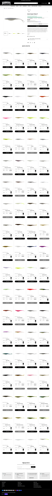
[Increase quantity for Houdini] (11, 256)
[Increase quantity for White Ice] (23, 449)
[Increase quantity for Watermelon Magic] (35, 406)
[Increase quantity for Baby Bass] (11, 84)
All (6, 8)
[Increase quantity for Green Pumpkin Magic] (35, 234)
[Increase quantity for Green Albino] (47, 213)
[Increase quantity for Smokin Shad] (47, 363)
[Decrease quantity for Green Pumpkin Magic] (35, 236)
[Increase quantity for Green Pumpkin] (23, 234)
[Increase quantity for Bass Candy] (23, 84)
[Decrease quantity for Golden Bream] (35, 214)
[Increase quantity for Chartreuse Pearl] (11, 149)
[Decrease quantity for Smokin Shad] (47, 364)
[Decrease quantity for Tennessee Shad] (47, 386)
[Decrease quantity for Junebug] (35, 257)
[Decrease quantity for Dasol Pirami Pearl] (23, 171)
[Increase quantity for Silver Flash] (11, 363)
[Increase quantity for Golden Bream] (35, 213)
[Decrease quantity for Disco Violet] (47, 171)
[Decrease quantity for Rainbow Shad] (35, 343)
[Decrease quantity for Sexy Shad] (47, 343)
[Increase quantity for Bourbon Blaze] (47, 106)
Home (4, 8)
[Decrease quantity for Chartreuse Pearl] (11, 150)
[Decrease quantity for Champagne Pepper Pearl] (23, 128)
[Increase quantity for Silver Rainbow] (23, 363)
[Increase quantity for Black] (11, 106)
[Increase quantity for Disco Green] (35, 170)
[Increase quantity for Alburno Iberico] (23, 63)
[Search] (36, 3)
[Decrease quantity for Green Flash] (11, 236)
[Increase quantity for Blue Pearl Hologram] (23, 106)
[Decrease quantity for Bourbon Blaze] (47, 107)
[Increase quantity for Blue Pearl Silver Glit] (35, 106)
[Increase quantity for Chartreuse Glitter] (35, 127)
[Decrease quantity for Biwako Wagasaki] (47, 86)
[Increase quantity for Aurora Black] (47, 63)
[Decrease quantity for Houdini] (11, 257)
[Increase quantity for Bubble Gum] (11, 127)
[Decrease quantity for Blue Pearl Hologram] (23, 107)
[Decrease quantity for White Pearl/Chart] (47, 450)
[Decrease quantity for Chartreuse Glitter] (35, 128)
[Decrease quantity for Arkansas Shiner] (35, 64)
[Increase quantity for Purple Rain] (11, 342)
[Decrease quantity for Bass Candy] (23, 86)
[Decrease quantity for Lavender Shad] (11, 278)
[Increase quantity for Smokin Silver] (11, 385)
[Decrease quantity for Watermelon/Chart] (47, 429)
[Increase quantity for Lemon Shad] (35, 277)
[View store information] (47, 39)
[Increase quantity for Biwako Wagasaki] (47, 84)
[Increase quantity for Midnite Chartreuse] (47, 299)
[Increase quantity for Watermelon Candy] (23, 406)
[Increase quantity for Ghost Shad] (35, 192)
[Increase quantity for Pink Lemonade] (23, 342)
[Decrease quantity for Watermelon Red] (11, 429)
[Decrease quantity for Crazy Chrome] (47, 150)
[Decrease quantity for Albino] (11, 64)
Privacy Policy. (33, 468)
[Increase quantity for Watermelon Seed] (35, 427)
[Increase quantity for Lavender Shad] (11, 277)
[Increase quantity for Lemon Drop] (23, 277)
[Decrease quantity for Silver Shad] (35, 364)
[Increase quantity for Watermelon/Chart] (47, 427)
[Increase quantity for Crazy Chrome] (47, 149)
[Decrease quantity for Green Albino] (47, 214)
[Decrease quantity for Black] (11, 107)
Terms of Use (28, 468)
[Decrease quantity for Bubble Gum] (11, 128)
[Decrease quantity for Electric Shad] (11, 193)
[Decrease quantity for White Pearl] (35, 450)
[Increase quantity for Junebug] (35, 256)
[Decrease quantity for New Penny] (11, 321)
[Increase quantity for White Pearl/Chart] (47, 449)
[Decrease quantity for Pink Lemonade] (23, 343)
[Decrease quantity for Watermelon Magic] (35, 407)
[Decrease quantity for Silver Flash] (11, 364)
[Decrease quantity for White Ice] (23, 450)
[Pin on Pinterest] (34, 42)
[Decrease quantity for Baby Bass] (11, 86)
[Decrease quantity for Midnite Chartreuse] (47, 300)
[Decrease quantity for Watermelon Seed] (35, 429)
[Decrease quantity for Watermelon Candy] (23, 407)
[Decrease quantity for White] (11, 450)
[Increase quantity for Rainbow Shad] (35, 342)
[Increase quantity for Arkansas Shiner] (35, 63)
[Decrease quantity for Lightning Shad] (47, 278)
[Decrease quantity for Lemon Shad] (35, 278)
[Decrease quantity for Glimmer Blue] (47, 193)
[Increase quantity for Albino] (11, 63)
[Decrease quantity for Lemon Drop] (23, 278)
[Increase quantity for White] (11, 449)
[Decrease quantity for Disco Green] (35, 171)
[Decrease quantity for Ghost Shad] (35, 193)
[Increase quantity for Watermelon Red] (11, 427)
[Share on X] (32, 42)
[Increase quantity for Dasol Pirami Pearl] (23, 170)
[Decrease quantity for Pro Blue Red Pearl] (35, 321)
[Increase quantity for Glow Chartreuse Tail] (23, 213)
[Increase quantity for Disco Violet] (47, 170)
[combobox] (26, 3)
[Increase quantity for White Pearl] (35, 449)
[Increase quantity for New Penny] (11, 320)
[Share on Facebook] (30, 42)
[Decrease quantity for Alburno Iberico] (23, 64)
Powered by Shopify (12, 492)
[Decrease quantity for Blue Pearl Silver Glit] (35, 107)
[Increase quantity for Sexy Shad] (47, 342)
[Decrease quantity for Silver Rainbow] (23, 364)
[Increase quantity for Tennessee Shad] (47, 385)
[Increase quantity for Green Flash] (11, 234)
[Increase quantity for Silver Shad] (35, 363)
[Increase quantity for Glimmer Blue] (47, 192)
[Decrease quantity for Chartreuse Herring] (47, 128)
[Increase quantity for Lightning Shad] (47, 277)
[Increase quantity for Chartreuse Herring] (47, 127)
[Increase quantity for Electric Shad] (11, 192)
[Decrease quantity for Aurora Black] (47, 64)
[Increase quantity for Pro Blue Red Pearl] (35, 320)
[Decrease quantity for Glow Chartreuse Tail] (23, 214)
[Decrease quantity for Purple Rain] (11, 343)
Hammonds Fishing (6, 492)
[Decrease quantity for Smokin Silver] (11, 386)
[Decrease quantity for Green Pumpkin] (23, 236)
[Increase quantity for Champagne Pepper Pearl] (23, 127)
